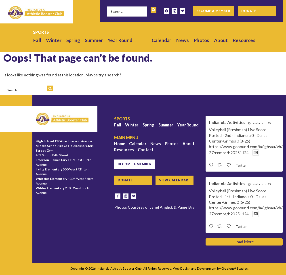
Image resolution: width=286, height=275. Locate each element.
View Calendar (173, 180)
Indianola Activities (227, 122)
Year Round (120, 40)
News (182, 40)
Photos (201, 40)
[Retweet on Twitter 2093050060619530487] (220, 226)
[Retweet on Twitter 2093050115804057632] (220, 165)
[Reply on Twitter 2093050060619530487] (212, 226)
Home (119, 143)
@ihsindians (255, 123)
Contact (145, 149)
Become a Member (213, 11)
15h (270, 123)
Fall (37, 40)
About (221, 40)
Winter (53, 40)
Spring (73, 40)
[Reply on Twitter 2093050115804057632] (212, 165)
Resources (244, 40)
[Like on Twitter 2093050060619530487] (230, 226)
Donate (248, 11)
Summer (94, 40)
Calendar (161, 40)
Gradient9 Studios (234, 268)
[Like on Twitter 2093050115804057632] (230, 165)
